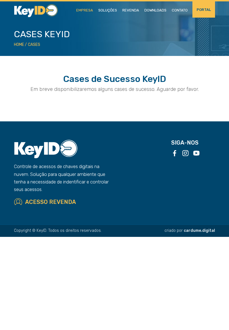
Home (19, 44)
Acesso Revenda (50, 202)
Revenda (130, 10)
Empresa (84, 10)
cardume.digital (199, 230)
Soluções (107, 10)
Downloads (155, 10)
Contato (180, 10)
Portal (204, 10)
